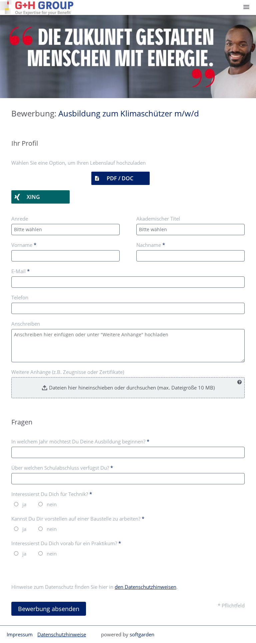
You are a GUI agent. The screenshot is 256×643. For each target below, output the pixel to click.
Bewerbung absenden (48, 609)
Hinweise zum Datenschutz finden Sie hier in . (94, 586)
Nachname (150, 244)
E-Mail (20, 271)
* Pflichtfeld (231, 605)
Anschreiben (25, 323)
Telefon (19, 297)
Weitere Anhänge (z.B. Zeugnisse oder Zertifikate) (67, 372)
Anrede (19, 218)
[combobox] (65, 229)
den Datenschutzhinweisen (145, 586)
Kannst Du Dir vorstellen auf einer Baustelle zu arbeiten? (77, 518)
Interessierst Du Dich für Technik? (51, 494)
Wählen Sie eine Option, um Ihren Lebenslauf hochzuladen (78, 162)
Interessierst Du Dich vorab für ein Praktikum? (66, 543)
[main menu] (246, 7)
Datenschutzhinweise (61, 634)
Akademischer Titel (158, 218)
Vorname (23, 244)
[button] (120, 178)
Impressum (20, 634)
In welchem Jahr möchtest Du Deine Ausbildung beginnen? (80, 441)
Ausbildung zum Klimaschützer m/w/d (128, 113)
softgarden (142, 634)
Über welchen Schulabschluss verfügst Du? (62, 467)
